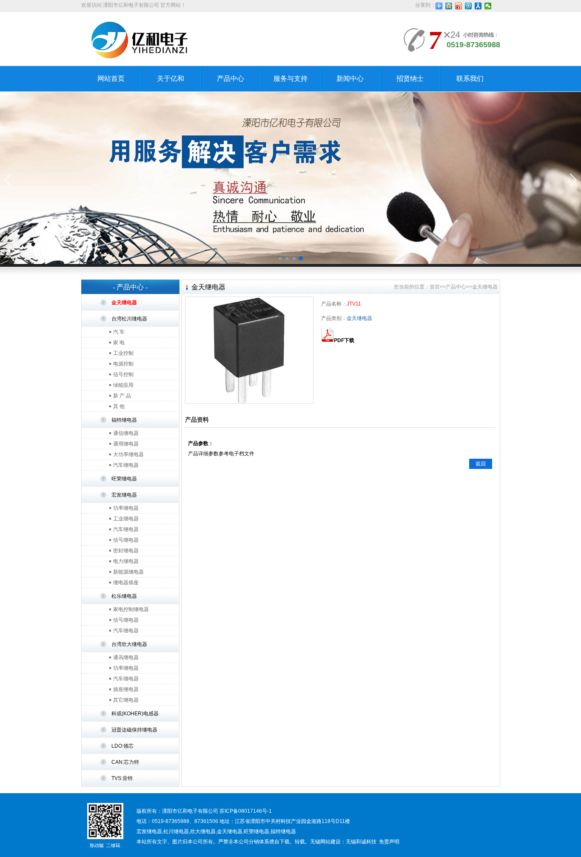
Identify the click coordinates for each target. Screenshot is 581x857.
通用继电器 (126, 444)
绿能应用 (123, 385)
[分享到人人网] (478, 6)
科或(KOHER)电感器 (135, 714)
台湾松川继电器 (129, 319)
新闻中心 (350, 78)
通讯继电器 (126, 657)
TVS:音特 (122, 778)
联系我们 (470, 78)
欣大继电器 (203, 831)
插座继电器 (126, 689)
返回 (481, 464)
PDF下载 (344, 340)
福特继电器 (124, 420)
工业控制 (123, 353)
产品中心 (230, 78)
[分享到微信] (488, 6)
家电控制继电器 (131, 609)
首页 (435, 287)
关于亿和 (170, 78)
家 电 (119, 343)
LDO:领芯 (122, 746)
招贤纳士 (410, 78)
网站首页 (111, 78)
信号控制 (123, 374)
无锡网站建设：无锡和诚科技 (343, 842)
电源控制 (123, 364)
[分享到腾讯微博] (468, 6)
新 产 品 (122, 396)
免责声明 (389, 842)
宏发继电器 (124, 495)
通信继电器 (126, 433)
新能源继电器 (128, 572)
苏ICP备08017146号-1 (245, 811)
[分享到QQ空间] (449, 6)
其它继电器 (126, 700)
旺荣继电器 (124, 479)
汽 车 (119, 332)
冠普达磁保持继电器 (134, 730)
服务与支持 (290, 78)
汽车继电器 (126, 465)
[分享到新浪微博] (458, 6)
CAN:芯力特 (125, 762)
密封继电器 (126, 551)
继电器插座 (126, 583)
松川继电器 (176, 831)
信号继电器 (126, 540)
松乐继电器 (124, 596)
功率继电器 (126, 508)
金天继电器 (124, 303)
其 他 (119, 406)
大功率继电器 (128, 454)
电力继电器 (126, 561)
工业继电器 (126, 519)
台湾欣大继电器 (129, 644)
